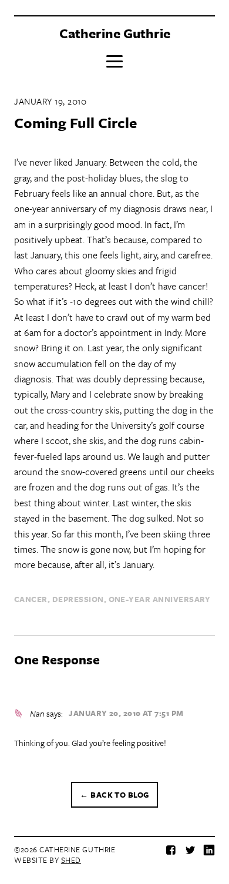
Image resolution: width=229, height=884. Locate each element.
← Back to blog (114, 795)
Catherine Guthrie (114, 33)
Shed (71, 860)
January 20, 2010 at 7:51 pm (126, 713)
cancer (31, 599)
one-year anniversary (160, 599)
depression (78, 599)
